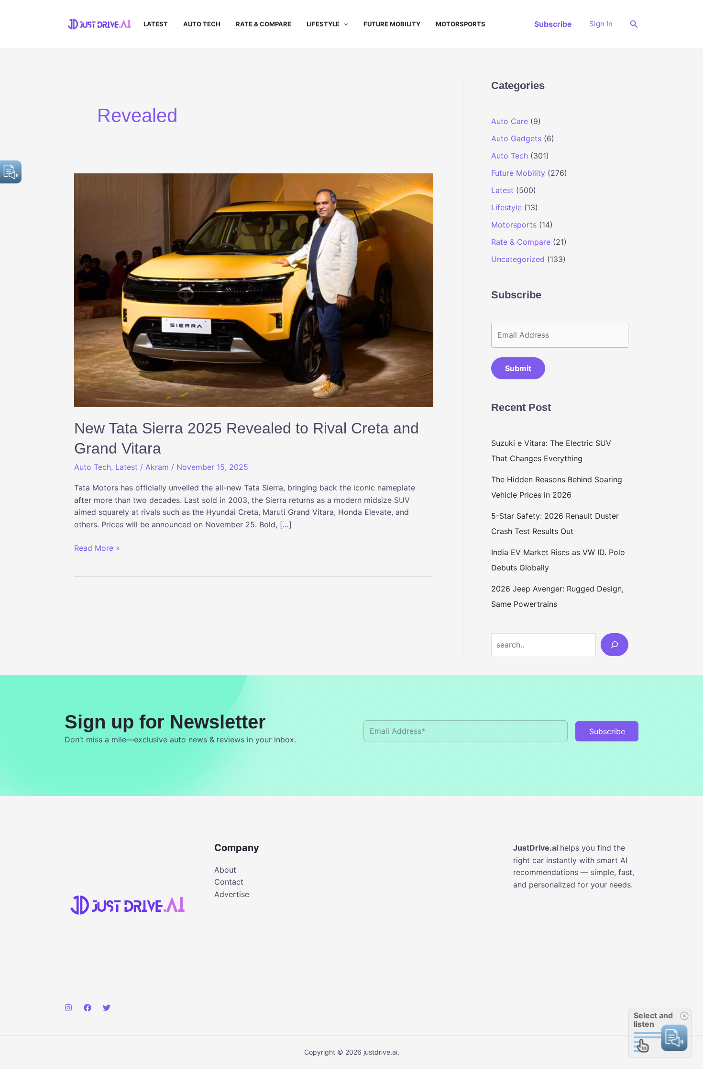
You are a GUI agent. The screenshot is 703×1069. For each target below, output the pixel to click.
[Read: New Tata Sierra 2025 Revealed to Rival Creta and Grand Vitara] (253, 289)
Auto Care (509, 121)
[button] (344, 24)
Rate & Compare (263, 24)
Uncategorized (518, 259)
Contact (228, 882)
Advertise (231, 894)
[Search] (614, 644)
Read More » (97, 549)
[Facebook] (87, 1008)
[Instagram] (68, 1008)
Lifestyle (323, 24)
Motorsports (460, 24)
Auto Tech (201, 24)
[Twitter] (106, 1008)
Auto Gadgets (516, 138)
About (225, 870)
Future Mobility (391, 24)
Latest (155, 24)
